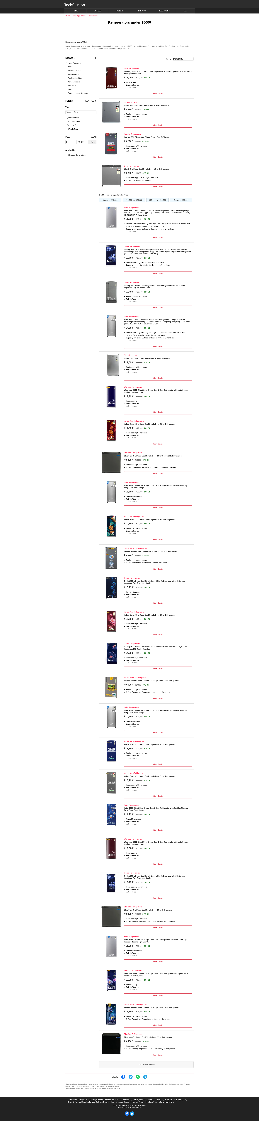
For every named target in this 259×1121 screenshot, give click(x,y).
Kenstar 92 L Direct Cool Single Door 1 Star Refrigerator (147, 137)
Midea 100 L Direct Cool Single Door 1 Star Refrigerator (147, 358)
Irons (70, 67)
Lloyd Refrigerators (131, 68)
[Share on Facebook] (123, 1078)
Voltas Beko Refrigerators (134, 421)
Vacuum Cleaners (74, 71)
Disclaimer (142, 1105)
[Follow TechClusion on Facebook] (127, 1115)
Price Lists (123, 1105)
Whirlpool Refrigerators (133, 387)
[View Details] (111, 88)
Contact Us (132, 1105)
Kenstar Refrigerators (132, 134)
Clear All (89, 101)
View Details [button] (158, 93)
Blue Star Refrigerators (133, 453)
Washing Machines (75, 78)
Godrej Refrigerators (132, 246)
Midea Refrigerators (131, 102)
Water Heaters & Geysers (78, 93)
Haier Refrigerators (131, 208)
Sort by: (169, 59)
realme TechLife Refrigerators (135, 548)
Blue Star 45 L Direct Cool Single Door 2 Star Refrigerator (148, 910)
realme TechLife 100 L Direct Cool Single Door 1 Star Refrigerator (151, 681)
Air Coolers (72, 86)
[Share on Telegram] (145, 1078)
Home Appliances (74, 63)
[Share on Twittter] (131, 1078)
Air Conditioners (74, 82)
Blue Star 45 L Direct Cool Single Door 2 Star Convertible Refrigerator (153, 456)
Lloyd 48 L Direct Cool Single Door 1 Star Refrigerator (146, 169)
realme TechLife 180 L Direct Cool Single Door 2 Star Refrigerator (151, 1008)
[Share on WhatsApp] (138, 1078)
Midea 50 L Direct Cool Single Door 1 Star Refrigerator (146, 105)
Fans (70, 89)
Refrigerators (73, 74)
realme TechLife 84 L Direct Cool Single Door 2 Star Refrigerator (151, 551)
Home (115, 1105)
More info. (117, 1088)
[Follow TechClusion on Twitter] (132, 1115)
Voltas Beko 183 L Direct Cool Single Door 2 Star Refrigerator (149, 424)
